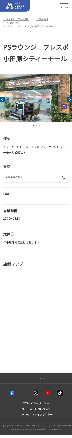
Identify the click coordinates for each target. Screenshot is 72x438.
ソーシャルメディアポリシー (36, 414)
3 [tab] (40, 127)
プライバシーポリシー (36, 403)
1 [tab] (34, 127)
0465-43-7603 (14, 177)
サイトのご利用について (36, 408)
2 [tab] (37, 127)
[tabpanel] (36, 98)
